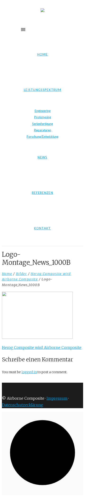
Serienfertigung (42, 124)
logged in (29, 372)
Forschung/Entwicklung (42, 136)
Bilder (21, 274)
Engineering (43, 111)
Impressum (57, 398)
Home (7, 274)
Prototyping (42, 117)
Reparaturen (42, 130)
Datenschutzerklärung (22, 405)
